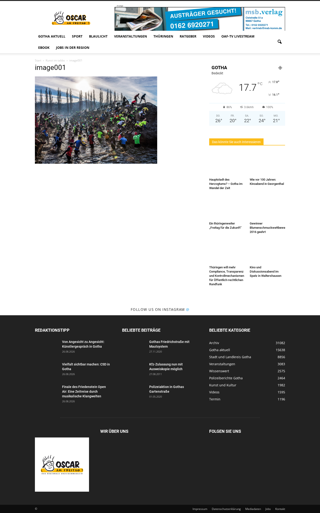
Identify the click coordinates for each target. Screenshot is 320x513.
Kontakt (280, 509)
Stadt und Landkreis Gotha (230, 357)
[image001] (96, 162)
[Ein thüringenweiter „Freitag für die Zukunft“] (227, 207)
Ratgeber (188, 36)
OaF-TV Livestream (237, 36)
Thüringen (163, 36)
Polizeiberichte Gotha (226, 378)
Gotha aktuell (51, 36)
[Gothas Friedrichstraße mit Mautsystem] (133, 347)
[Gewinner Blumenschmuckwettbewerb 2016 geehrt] (267, 207)
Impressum (200, 509)
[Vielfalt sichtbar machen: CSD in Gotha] (46, 370)
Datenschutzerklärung (226, 509)
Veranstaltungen (130, 36)
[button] (279, 42)
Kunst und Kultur (222, 385)
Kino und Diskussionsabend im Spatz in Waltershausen (265, 271)
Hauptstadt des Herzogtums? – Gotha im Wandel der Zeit (225, 184)
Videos (209, 36)
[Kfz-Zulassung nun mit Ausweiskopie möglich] (133, 370)
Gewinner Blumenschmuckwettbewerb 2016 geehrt (269, 228)
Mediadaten (253, 509)
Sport (77, 36)
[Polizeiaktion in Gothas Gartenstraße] (133, 392)
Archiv (214, 343)
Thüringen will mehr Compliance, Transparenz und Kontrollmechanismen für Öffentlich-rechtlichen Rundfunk (226, 276)
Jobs (268, 509)
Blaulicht (98, 36)
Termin (214, 399)
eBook (43, 47)
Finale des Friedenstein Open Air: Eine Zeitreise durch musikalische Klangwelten (84, 391)
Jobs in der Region (72, 47)
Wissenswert (219, 371)
